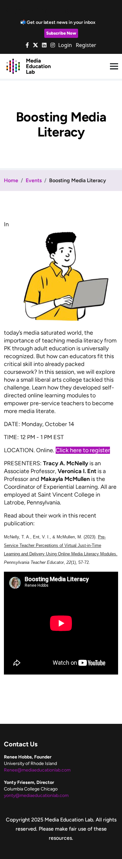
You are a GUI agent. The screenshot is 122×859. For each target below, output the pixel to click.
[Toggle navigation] (114, 66)
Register (86, 45)
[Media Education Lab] (28, 66)
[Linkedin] (44, 45)
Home (11, 180)
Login (65, 45)
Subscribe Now (61, 33)
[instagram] (52, 45)
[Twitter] (35, 45)
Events (34, 180)
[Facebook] (27, 45)
